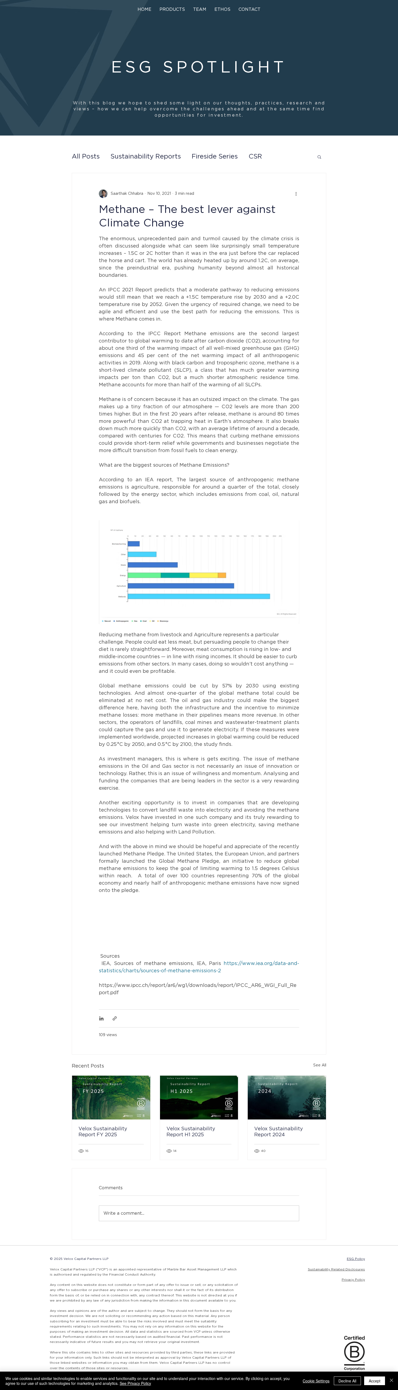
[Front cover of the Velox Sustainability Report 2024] (287, 1097)
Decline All (347, 1381)
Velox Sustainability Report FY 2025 (103, 1132)
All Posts (86, 156)
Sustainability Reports (145, 156)
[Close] (391, 1381)
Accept (374, 1381)
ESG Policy (356, 1258)
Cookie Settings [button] (316, 1381)
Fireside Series (215, 156)
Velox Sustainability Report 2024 (278, 1132)
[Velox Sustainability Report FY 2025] (111, 1097)
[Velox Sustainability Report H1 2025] (199, 1097)
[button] (172, 9)
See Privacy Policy (135, 1383)
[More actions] (296, 193)
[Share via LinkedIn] (101, 1018)
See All (319, 1065)
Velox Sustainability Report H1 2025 (191, 1132)
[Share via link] (114, 1018)
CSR (255, 156)
